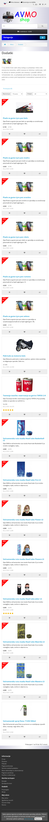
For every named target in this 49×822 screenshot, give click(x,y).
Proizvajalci (5, 790)
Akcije (3, 792)
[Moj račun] (36, 4)
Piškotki (4, 764)
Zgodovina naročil (7, 800)
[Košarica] (42, 4)
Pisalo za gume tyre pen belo (15, 118)
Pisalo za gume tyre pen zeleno (16, 316)
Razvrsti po (6, 94)
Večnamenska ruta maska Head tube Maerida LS (24, 642)
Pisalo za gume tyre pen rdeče (16, 237)
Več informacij (29, 819)
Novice (4, 805)
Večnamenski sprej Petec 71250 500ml (19, 721)
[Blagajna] (45, 4)
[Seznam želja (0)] (40, 4)
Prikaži (29, 94)
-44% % (4, 141)
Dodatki (20, 44)
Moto (12, 44)
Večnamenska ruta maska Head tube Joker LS (22, 599)
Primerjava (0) (7, 89)
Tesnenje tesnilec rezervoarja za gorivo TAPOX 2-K (24, 395)
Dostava (4, 761)
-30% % (4, 101)
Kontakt (4, 781)
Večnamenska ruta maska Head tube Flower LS (23, 519)
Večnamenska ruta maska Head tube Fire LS (22, 480)
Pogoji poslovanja (7, 766)
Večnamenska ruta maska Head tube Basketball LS (23, 439)
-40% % (4, 422)
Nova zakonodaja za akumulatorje (12, 770)
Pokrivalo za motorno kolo (14, 356)
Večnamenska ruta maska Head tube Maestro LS (23, 681)
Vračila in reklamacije (8, 775)
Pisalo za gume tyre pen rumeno (17, 276)
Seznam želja (6, 803)
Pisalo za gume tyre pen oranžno (17, 197)
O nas (3, 759)
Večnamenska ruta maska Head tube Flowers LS (23, 559)
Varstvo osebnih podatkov (10, 768)
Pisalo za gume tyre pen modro (16, 158)
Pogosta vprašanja (7, 773)
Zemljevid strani (7, 783)
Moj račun (5, 798)
